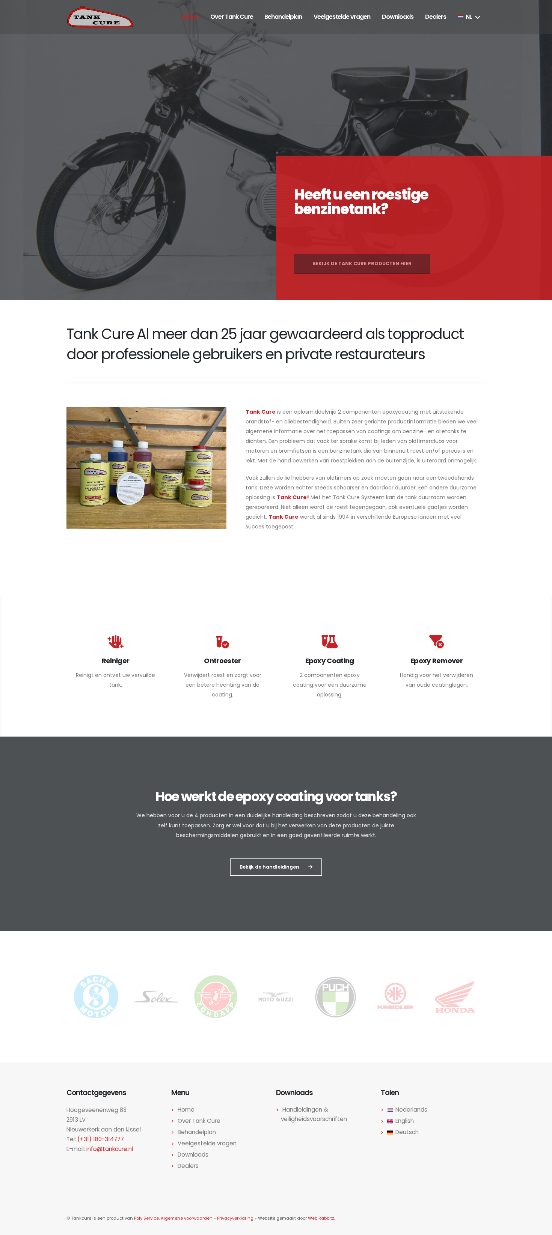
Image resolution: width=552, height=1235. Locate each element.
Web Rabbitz (321, 1218)
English (404, 1121)
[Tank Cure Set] (146, 468)
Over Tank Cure (199, 1121)
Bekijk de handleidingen (269, 867)
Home (186, 1109)
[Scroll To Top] (538, 1226)
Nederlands (411, 1109)
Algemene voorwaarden (187, 1218)
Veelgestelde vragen (207, 1143)
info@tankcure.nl (109, 1149)
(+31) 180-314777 (100, 1139)
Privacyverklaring (235, 1218)
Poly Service (146, 1218)
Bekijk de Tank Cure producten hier (362, 254)
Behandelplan (197, 1132)
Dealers (188, 1166)
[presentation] (299, 276)
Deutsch (407, 1132)
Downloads (193, 1154)
